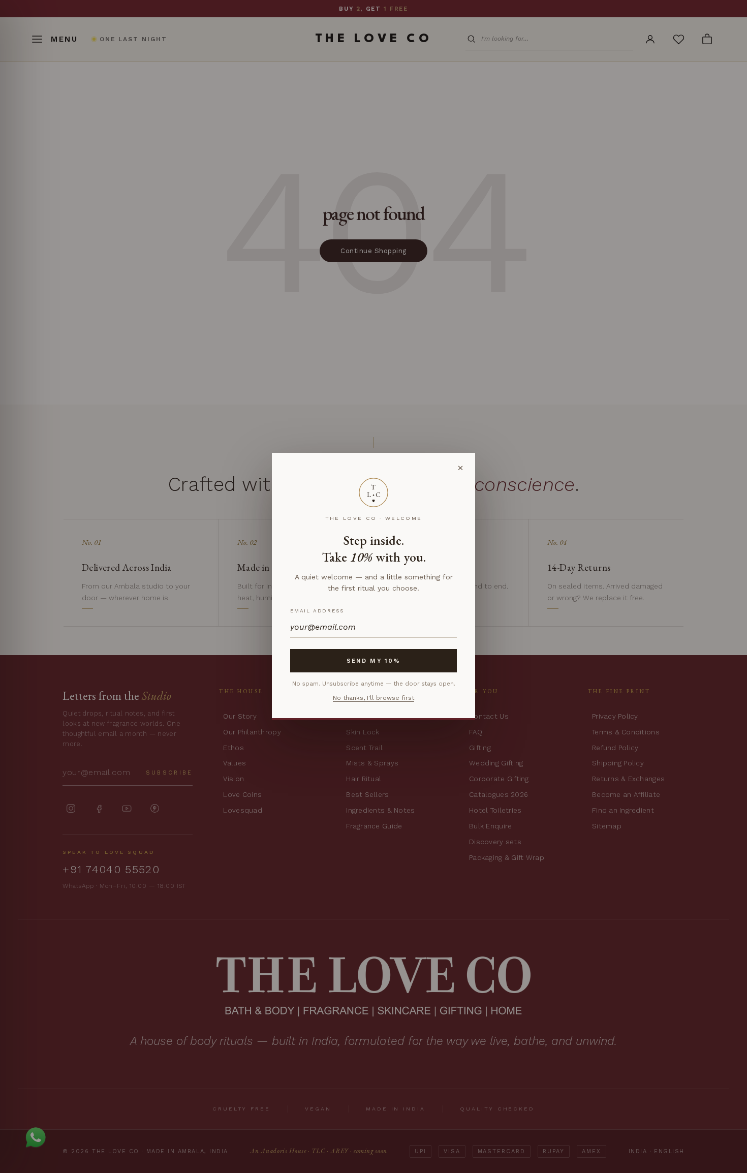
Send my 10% (373, 660)
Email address (317, 610)
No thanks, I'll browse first (373, 697)
